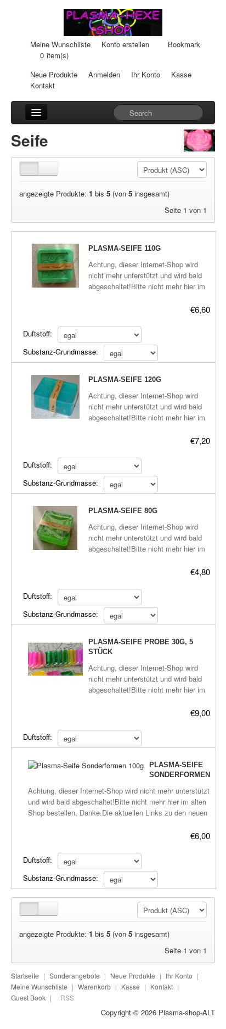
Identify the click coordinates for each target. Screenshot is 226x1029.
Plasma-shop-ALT (187, 1012)
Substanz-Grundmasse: (60, 351)
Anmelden (104, 74)
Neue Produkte (53, 74)
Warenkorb (94, 986)
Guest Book (28, 997)
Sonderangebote (74, 975)
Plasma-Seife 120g (124, 379)
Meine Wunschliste (60, 44)
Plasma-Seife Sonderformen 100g (179, 775)
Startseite (25, 975)
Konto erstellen (125, 44)
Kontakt (42, 85)
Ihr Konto (145, 74)
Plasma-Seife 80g (122, 511)
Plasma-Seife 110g (124, 248)
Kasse (181, 74)
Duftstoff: (37, 333)
